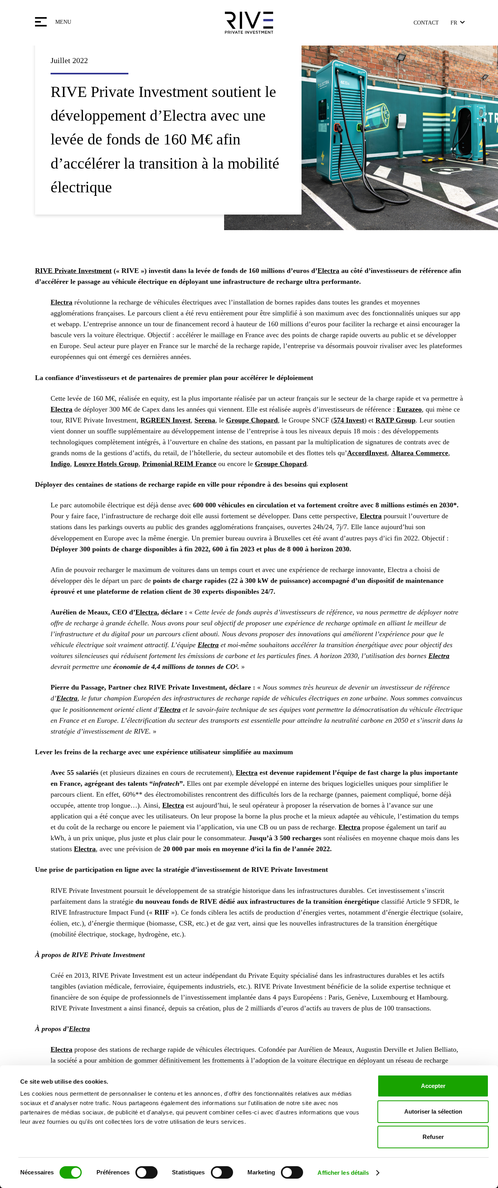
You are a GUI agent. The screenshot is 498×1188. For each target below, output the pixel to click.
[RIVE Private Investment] (249, 23)
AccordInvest (367, 453)
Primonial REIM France (179, 464)
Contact (426, 23)
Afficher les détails (343, 1172)
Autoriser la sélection (433, 1111)
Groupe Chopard (252, 420)
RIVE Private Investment (73, 271)
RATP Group (395, 420)
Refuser (433, 1136)
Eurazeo (409, 409)
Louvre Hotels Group (106, 464)
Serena (205, 420)
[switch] (146, 1172)
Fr (454, 23)
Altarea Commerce (419, 453)
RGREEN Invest (165, 420)
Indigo (60, 464)
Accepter (433, 1085)
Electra (328, 271)
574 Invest (348, 420)
